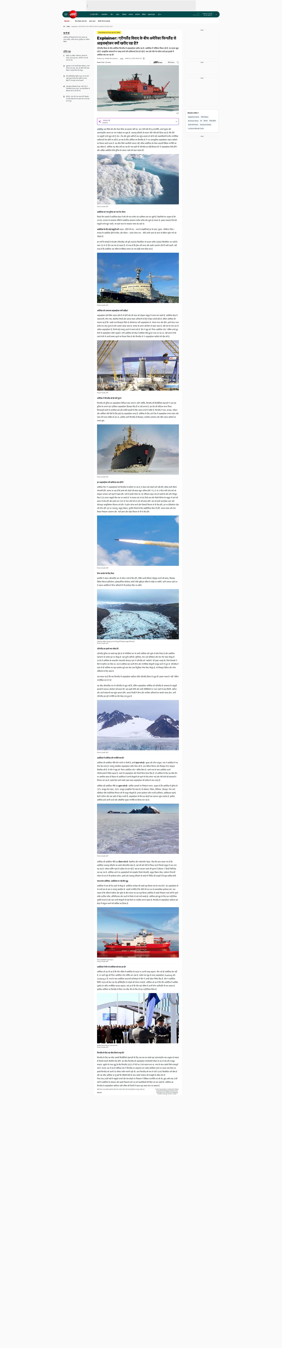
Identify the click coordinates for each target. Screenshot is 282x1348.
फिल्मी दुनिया (212, 121)
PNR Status (204, 117)
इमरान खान (92, 21)
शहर (117, 14)
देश (111, 14)
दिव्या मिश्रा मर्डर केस (81, 21)
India (121, 58)
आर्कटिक (100, 129)
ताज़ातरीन (104, 14)
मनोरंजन (137, 14)
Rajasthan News (193, 117)
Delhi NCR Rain (193, 124)
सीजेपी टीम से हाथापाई (104, 21)
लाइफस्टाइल (151, 14)
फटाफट (131, 14)
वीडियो (144, 14)
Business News (193, 121)
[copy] (178, 62)
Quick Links (192, 113)
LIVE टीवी (95, 14)
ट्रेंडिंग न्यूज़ (67, 51)
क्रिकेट (124, 14)
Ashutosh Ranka (205, 124)
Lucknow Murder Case (196, 128)
